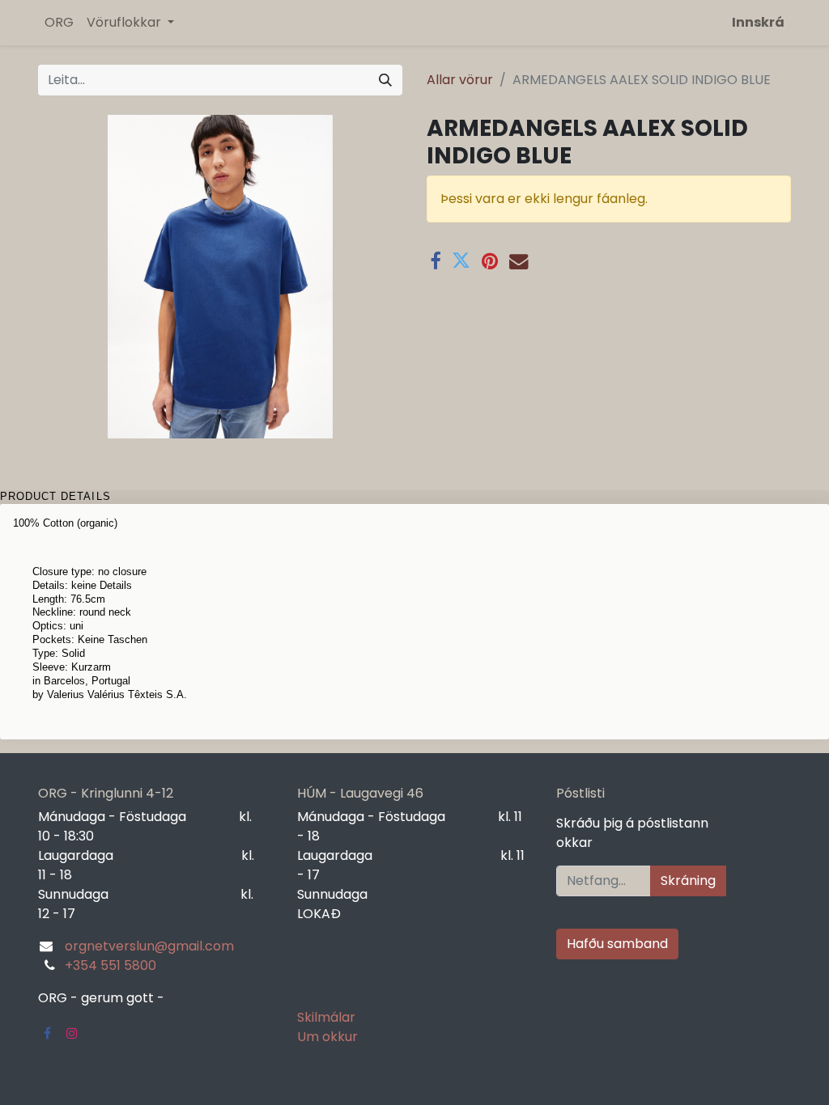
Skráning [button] (688, 880)
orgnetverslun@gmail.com (149, 946)
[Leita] (385, 80)
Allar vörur (460, 79)
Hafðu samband (617, 943)
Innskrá (758, 22)
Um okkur (327, 1036)
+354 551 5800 (110, 965)
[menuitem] (59, 22)
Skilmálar (326, 1017)
